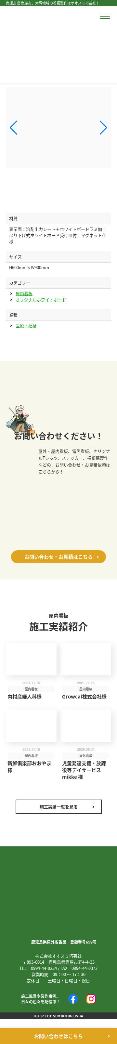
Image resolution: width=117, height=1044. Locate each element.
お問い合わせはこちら (58, 1036)
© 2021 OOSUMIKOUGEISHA (59, 1015)
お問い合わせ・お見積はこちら (58, 556)
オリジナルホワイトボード (41, 299)
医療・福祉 (26, 325)
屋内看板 (24, 293)
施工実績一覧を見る (59, 806)
